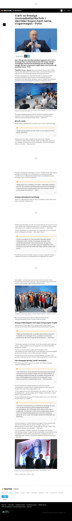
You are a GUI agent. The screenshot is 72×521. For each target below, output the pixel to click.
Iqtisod (22, 492)
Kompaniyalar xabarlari (32, 504)
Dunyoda (16, 492)
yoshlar (28, 474)
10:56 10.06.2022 (19, 26)
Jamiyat (28, 492)
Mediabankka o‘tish (28, 53)
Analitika (60, 492)
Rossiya (17, 474)
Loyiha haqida (11, 504)
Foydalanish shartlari (20, 504)
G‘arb (33, 474)
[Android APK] (6, 511)
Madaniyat (41, 492)
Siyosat (11, 492)
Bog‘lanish (3, 504)
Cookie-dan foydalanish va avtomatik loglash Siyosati (13, 506)
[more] (55, 135)
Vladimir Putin (23, 474)
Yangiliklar (4, 492)
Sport (46, 492)
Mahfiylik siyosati (42, 504)
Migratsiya (34, 492)
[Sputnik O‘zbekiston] (7, 11)
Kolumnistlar (53, 492)
